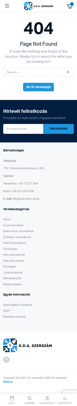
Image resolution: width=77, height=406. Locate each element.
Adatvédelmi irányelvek (18, 305)
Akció (6, 219)
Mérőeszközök (12, 278)
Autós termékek (13, 225)
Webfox (8, 381)
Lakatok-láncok (13, 272)
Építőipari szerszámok (17, 237)
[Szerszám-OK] (38, 6)
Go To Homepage (38, 87)
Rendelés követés (14, 316)
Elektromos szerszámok (18, 231)
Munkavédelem (12, 284)
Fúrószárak (10, 249)
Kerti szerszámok (14, 255)
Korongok (9, 266)
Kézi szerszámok (13, 261)
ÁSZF (6, 311)
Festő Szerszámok (14, 243)
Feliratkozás (58, 128)
